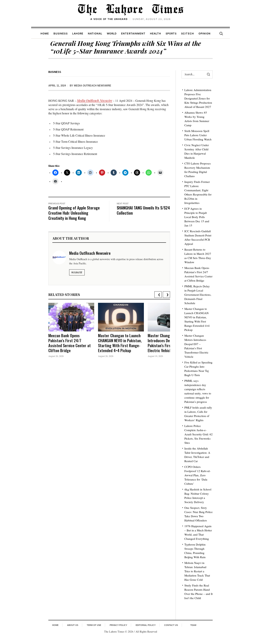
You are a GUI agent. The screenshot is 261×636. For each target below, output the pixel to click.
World (112, 33)
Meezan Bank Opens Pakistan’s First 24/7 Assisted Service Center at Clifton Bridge (69, 342)
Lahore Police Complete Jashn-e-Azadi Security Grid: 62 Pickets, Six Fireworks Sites (198, 434)
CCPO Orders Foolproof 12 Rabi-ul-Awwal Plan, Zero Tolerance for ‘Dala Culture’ (197, 475)
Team (193, 625)
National (95, 33)
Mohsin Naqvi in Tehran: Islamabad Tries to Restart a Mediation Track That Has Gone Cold (197, 571)
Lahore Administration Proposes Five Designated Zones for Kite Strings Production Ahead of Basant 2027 (198, 98)
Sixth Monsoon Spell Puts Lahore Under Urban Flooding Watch (198, 135)
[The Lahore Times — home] (130, 9)
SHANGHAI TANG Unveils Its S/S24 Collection (143, 210)
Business (60, 33)
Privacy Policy (118, 625)
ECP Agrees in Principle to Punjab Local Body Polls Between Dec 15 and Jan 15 (196, 217)
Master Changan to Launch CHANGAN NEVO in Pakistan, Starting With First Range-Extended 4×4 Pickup (120, 342)
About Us (72, 625)
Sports (171, 33)
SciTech (187, 33)
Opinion (205, 33)
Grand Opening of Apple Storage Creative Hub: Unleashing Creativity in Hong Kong (74, 213)
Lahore (77, 33)
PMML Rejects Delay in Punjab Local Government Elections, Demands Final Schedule (197, 294)
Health (155, 33)
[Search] (221, 33)
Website (77, 272)
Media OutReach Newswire (92, 85)
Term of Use (94, 625)
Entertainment (133, 33)
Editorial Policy (146, 625)
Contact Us (171, 625)
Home (45, 33)
